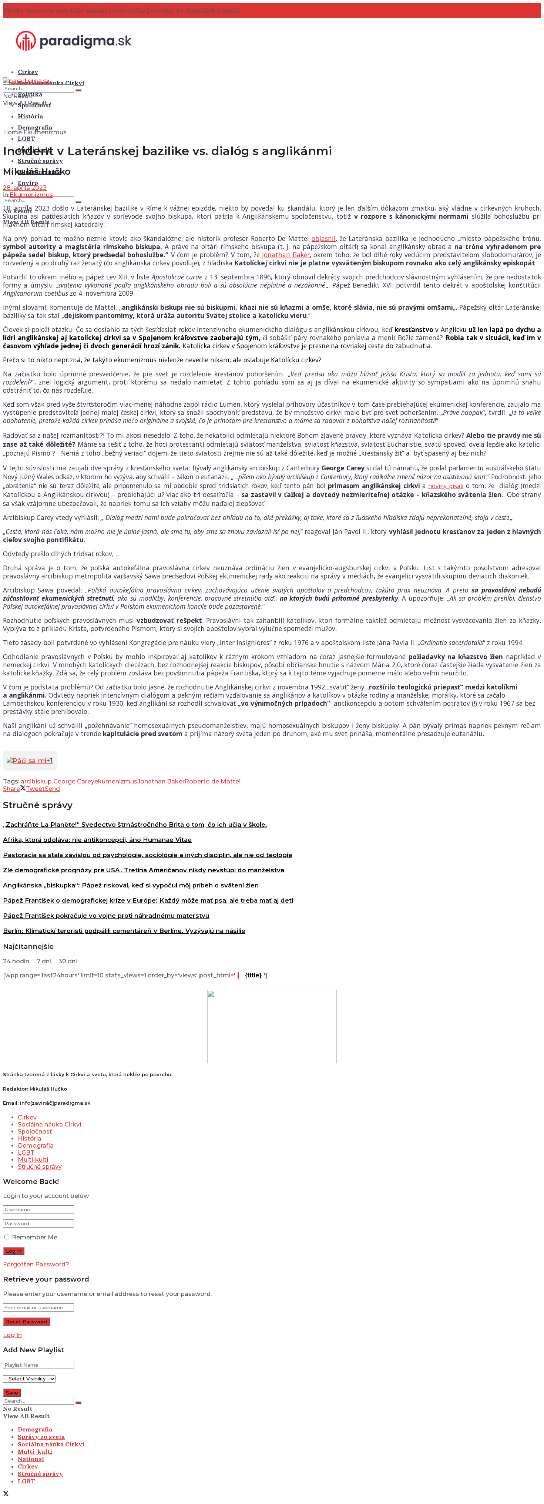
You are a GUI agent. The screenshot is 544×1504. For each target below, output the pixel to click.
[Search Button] (78, 202)
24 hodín (16, 961)
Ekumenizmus (45, 132)
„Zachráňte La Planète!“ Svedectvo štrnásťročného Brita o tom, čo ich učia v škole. (135, 824)
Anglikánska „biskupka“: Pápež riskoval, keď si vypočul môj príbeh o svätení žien (131, 885)
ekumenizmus (115, 781)
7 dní (44, 961)
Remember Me (34, 1237)
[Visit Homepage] (73, 57)
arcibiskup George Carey (57, 781)
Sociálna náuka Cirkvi (51, 83)
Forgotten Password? (36, 1264)
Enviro (28, 183)
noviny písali (445, 486)
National (31, 1459)
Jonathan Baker (285, 254)
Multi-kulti (33, 1159)
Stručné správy (40, 160)
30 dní (67, 961)
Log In (12, 1335)
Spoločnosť (35, 1131)
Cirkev (28, 71)
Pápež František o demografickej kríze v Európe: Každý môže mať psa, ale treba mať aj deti (148, 900)
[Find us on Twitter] (6, 1494)
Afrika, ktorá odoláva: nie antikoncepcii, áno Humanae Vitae (97, 839)
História (30, 116)
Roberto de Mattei (213, 781)
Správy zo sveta (41, 1436)
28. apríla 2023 (25, 187)
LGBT (26, 138)
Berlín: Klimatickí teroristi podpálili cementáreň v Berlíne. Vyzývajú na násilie (124, 930)
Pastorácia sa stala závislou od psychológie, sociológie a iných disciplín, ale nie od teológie (147, 855)
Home (12, 132)
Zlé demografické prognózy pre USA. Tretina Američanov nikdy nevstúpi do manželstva (143, 870)
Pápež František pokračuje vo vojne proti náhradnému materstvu (106, 915)
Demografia (35, 127)
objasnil (324, 238)
